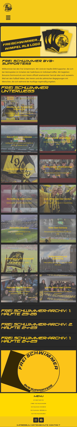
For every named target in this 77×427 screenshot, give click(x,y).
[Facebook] (41, 420)
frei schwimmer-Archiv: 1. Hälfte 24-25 (36, 340)
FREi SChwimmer (38, 403)
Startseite (38, 400)
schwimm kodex (38, 407)
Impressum (24, 425)
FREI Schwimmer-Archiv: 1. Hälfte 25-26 (36, 312)
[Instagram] (35, 420)
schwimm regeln (38, 410)
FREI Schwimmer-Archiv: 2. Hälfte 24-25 (36, 326)
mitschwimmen (38, 413)
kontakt (54, 425)
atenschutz (40, 425)
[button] (3, 42)
